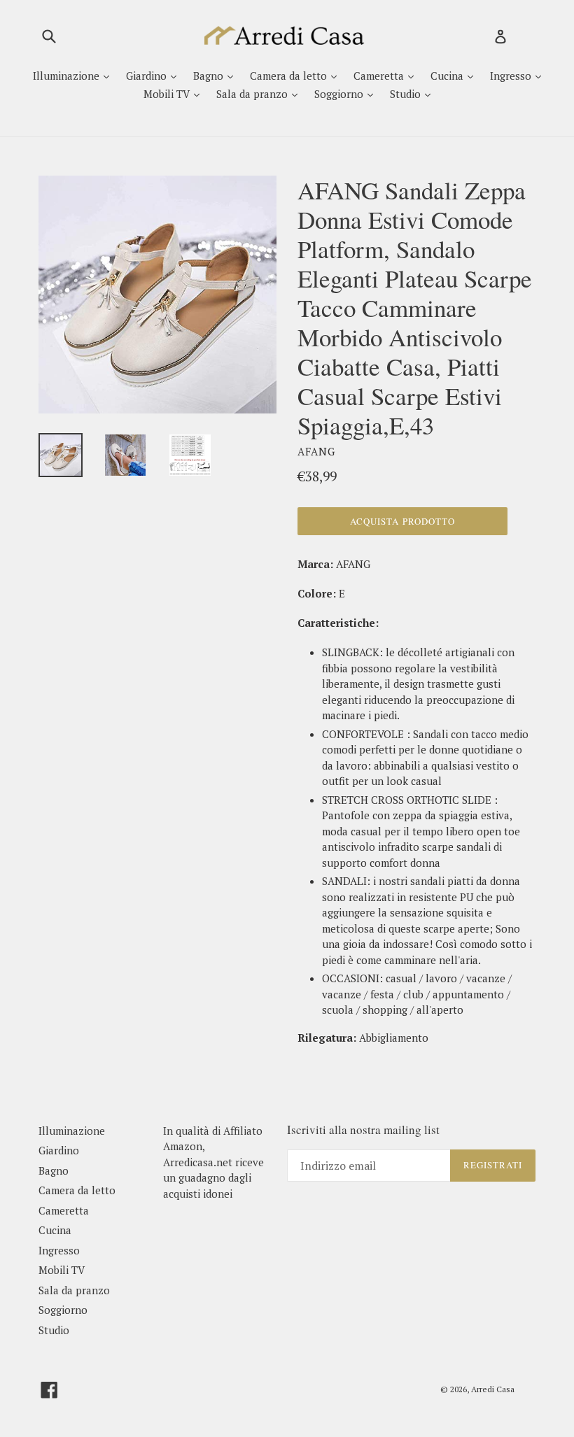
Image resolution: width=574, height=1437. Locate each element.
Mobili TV (168, 94)
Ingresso (512, 76)
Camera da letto (290, 76)
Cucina (448, 76)
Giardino (147, 76)
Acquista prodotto (402, 521)
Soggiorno (340, 94)
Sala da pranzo (253, 94)
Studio (407, 94)
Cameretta (380, 76)
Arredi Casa (492, 1389)
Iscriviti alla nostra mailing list (363, 1130)
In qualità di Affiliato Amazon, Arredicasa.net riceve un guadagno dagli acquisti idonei (213, 1162)
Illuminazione (67, 76)
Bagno (209, 76)
